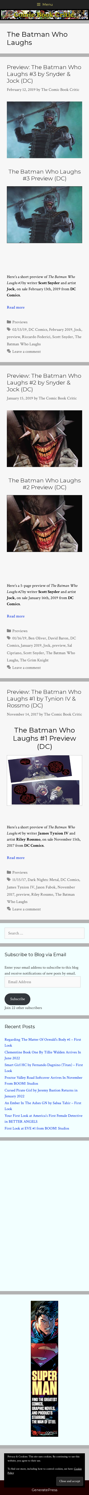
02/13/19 (19, 329)
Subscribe (17, 999)
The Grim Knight (34, 660)
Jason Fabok (46, 887)
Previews (19, 322)
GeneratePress (44, 1490)
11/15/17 (19, 879)
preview (13, 336)
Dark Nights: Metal (43, 879)
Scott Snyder (62, 336)
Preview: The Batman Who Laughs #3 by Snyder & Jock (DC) (44, 74)
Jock (77, 329)
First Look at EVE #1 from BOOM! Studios (37, 1128)
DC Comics (38, 329)
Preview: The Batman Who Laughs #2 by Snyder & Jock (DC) (44, 382)
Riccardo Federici (36, 336)
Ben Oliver (37, 638)
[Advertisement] (44, 1215)
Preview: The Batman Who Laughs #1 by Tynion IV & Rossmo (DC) (44, 698)
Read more (16, 307)
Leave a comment (26, 351)
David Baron (58, 638)
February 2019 (60, 329)
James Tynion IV (20, 887)
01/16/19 (19, 638)
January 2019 (31, 645)
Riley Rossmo (42, 894)
